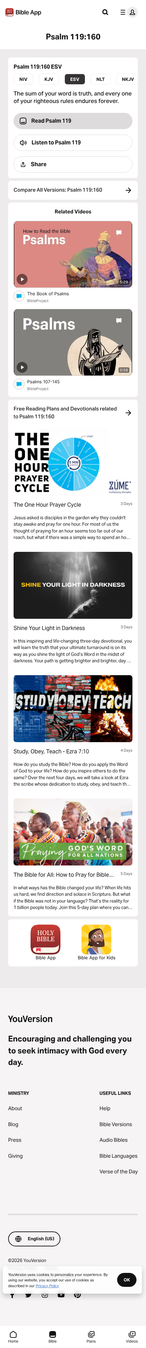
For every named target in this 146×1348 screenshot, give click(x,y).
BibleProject (38, 300)
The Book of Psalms (54, 293)
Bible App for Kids (96, 957)
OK (127, 1279)
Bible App (46, 957)
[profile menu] (128, 12)
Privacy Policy (47, 1285)
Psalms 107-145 (49, 381)
